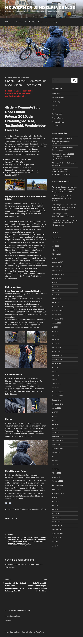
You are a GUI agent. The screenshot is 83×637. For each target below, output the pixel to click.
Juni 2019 (55, 546)
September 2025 (58, 274)
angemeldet (18, 565)
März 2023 (55, 380)
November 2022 (57, 396)
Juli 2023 (55, 367)
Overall (27, 541)
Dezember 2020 (57, 481)
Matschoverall (15, 541)
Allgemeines (56, 94)
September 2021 (57, 448)
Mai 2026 (55, 242)
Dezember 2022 (57, 392)
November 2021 (57, 440)
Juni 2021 (55, 461)
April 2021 (55, 469)
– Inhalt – (57, 125)
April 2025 (55, 290)
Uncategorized (57, 114)
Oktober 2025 (56, 270)
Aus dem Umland (58, 98)
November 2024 (57, 311)
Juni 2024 (55, 331)
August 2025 (56, 278)
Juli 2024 (55, 327)
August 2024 (56, 323)
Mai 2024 (55, 335)
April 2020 (55, 509)
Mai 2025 (55, 286)
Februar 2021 (56, 473)
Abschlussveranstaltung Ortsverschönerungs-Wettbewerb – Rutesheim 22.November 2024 (64, 189)
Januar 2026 (56, 258)
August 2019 (56, 538)
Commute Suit (14, 538)
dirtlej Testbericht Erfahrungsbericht (27, 538)
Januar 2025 (56, 303)
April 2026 (55, 246)
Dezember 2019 (57, 526)
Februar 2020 (56, 517)
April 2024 (55, 339)
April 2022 (55, 424)
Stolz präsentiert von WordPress (33, 632)
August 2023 (56, 363)
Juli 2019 (55, 542)
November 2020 (57, 485)
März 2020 (55, 513)
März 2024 (55, 343)
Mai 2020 (55, 505)
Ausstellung (56, 102)
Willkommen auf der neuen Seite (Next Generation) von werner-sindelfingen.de (33, 22)
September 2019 (57, 534)
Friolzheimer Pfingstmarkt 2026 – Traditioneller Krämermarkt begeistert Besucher (63, 156)
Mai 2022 (55, 420)
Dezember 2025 (57, 262)
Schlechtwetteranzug (18, 543)
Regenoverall (38, 541)
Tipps (10, 535)
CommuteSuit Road (30, 538)
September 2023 (58, 359)
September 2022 (57, 404)
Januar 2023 (56, 388)
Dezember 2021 (57, 436)
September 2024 (58, 319)
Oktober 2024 (56, 315)
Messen (54, 106)
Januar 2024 (56, 351)
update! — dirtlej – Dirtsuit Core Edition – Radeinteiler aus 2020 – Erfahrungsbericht (65, 222)
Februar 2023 (56, 384)
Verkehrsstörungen (58, 122)
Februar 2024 (56, 347)
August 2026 (56, 238)
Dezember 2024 (57, 307)
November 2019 (57, 530)
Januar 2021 (56, 477)
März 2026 (55, 250)
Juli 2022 (55, 412)
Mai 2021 (55, 465)
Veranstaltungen (57, 118)
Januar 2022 (56, 432)
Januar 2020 (56, 521)
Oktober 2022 (56, 400)
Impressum (8, 620)
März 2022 (55, 428)
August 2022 (56, 408)
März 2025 (55, 294)
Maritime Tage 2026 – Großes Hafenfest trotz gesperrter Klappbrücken (62, 141)
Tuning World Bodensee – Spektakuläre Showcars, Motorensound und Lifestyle (61, 171)
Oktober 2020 (57, 489)
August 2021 (56, 453)
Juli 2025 (55, 282)
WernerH (25, 78)
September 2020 (58, 493)
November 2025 (57, 266)
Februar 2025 (56, 299)
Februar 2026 (56, 254)
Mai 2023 (55, 371)
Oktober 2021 (56, 444)
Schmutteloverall (16, 545)
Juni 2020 (55, 501)
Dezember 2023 (57, 355)
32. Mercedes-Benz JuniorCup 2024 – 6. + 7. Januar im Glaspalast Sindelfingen (64, 207)
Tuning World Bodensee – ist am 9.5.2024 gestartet (61, 198)
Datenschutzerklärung (12, 616)
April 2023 (55, 375)
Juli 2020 (55, 497)
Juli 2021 (55, 457)
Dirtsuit (42, 539)
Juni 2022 (55, 416)
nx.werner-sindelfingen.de (40, 7)
